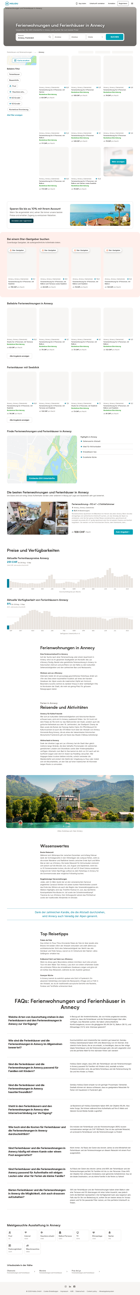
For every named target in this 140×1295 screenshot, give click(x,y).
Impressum (64, 1291)
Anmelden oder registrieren (21, 221)
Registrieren (123, 3)
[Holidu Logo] (16, 3)
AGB (71, 1291)
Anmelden (111, 3)
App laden (82, 3)
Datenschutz (80, 1291)
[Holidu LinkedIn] (70, 1286)
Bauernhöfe (14, 80)
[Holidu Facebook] (74, 1286)
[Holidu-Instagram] (66, 1286)
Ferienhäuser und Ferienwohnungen (19, 52)
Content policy (92, 1291)
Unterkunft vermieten (97, 3)
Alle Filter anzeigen (14, 115)
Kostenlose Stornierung (18, 109)
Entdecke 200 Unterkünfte (42, 478)
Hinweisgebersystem (106, 1291)
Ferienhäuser (14, 74)
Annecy (41, 52)
